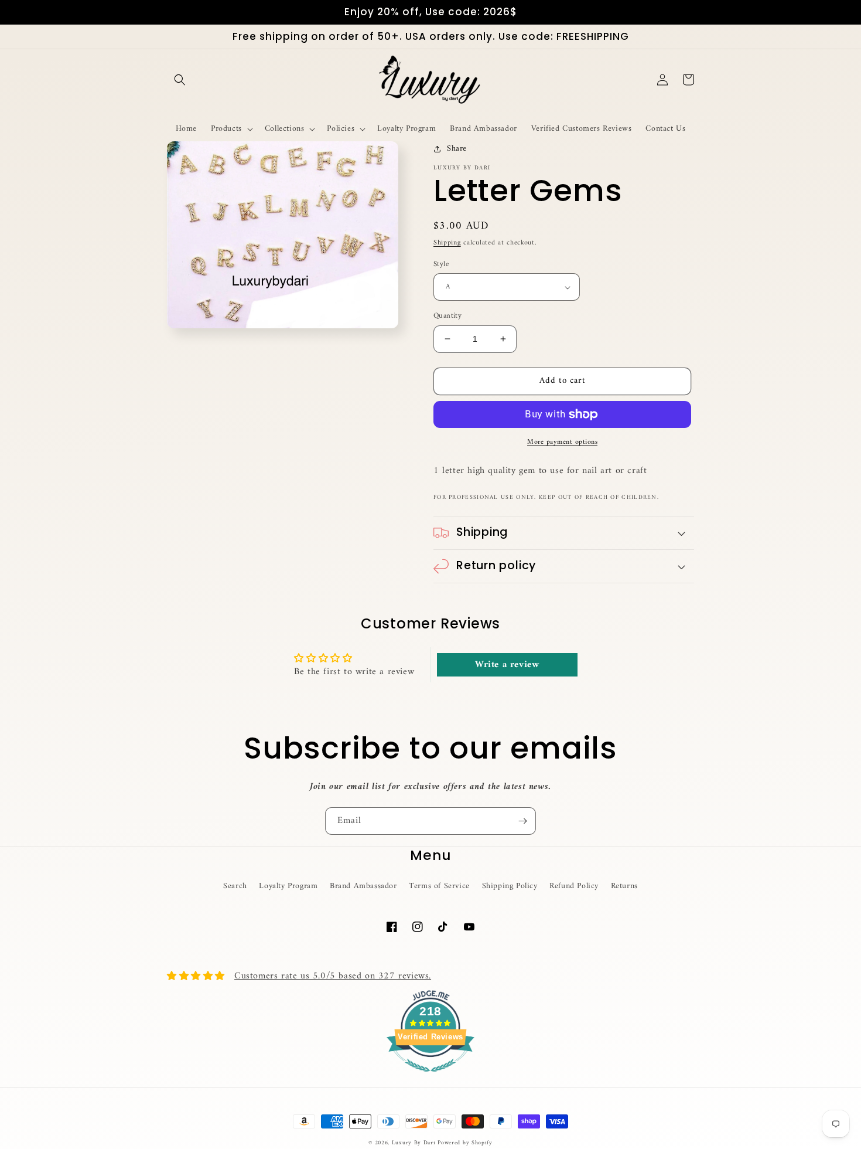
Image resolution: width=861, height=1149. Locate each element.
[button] (180, 80)
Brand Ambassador (363, 886)
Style (441, 264)
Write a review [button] (507, 665)
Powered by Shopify (465, 1143)
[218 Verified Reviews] (430, 1078)
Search (235, 886)
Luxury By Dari (415, 1143)
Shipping (447, 243)
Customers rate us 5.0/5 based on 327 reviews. (332, 976)
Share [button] (457, 148)
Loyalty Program (288, 886)
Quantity (447, 316)
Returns (624, 886)
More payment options (562, 442)
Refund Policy (574, 886)
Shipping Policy (510, 886)
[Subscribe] (522, 821)
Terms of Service (439, 886)
